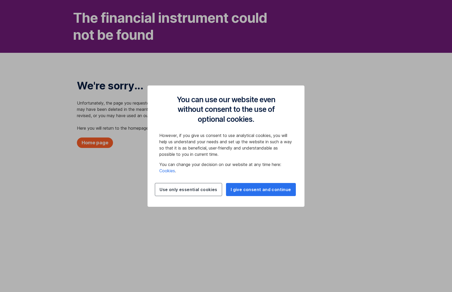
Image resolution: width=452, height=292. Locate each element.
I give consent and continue (261, 189)
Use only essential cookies (188, 189)
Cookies (167, 170)
